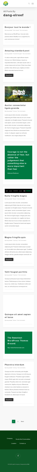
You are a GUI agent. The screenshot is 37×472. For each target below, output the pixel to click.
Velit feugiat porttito (16, 272)
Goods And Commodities (23, 439)
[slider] (28, 190)
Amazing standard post (17, 51)
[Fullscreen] (29, 100)
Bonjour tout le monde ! (17, 27)
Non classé (16, 30)
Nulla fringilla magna (16, 196)
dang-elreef (9, 30)
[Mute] (26, 100)
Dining (15, 111)
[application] (18, 94)
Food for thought (17, 53)
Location (13, 443)
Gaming (15, 240)
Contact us (22, 443)
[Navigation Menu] (33, 3)
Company (10, 438)
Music (14, 199)
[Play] (8, 100)
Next (22, 421)
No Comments (24, 30)
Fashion (15, 275)
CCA (28, 464)
